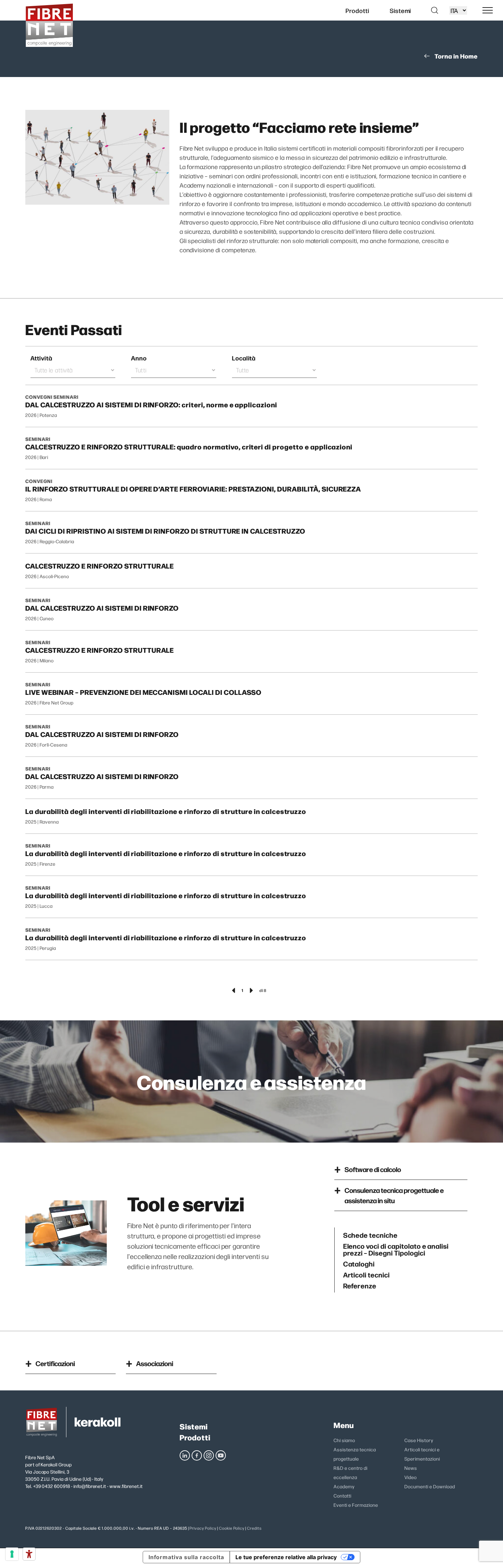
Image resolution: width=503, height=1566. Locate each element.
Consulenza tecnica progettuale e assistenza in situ (394, 1195)
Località (244, 358)
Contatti (342, 1495)
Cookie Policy (231, 1528)
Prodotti (195, 1437)
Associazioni (154, 1363)
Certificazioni (55, 1363)
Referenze (360, 1285)
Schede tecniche (370, 1234)
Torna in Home (456, 56)
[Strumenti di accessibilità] (29, 1554)
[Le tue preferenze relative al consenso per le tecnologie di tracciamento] (11, 1554)
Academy (344, 1486)
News (410, 1468)
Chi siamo (344, 1440)
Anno (139, 358)
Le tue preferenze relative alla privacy (286, 1557)
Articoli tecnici (366, 1274)
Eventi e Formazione (356, 1505)
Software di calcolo (373, 1169)
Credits (254, 1528)
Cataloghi (359, 1263)
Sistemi (194, 1426)
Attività (41, 358)
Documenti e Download (429, 1486)
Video (410, 1477)
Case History (418, 1440)
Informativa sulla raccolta (186, 1557)
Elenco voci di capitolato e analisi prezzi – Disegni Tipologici (396, 1249)
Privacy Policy (203, 1528)
